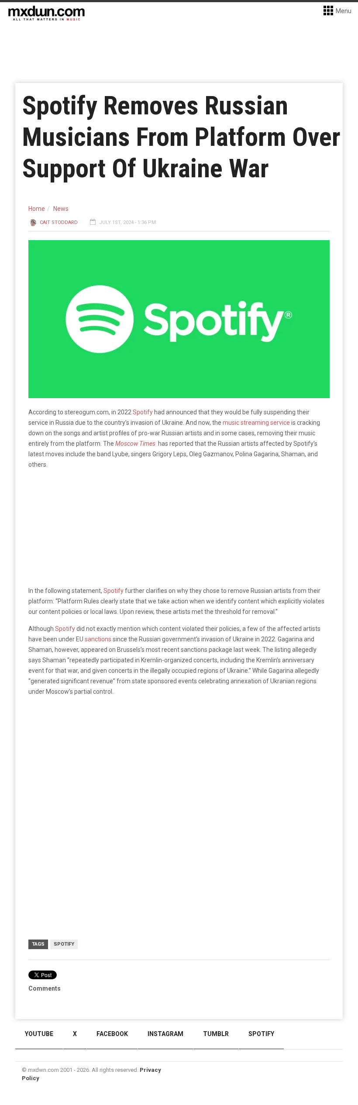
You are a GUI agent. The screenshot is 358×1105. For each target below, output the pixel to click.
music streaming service (257, 422)
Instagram (165, 1033)
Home (36, 208)
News (61, 208)
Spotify (143, 412)
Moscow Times (135, 443)
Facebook (112, 1033)
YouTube (39, 1033)
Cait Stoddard (59, 222)
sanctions (98, 639)
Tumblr (216, 1033)
